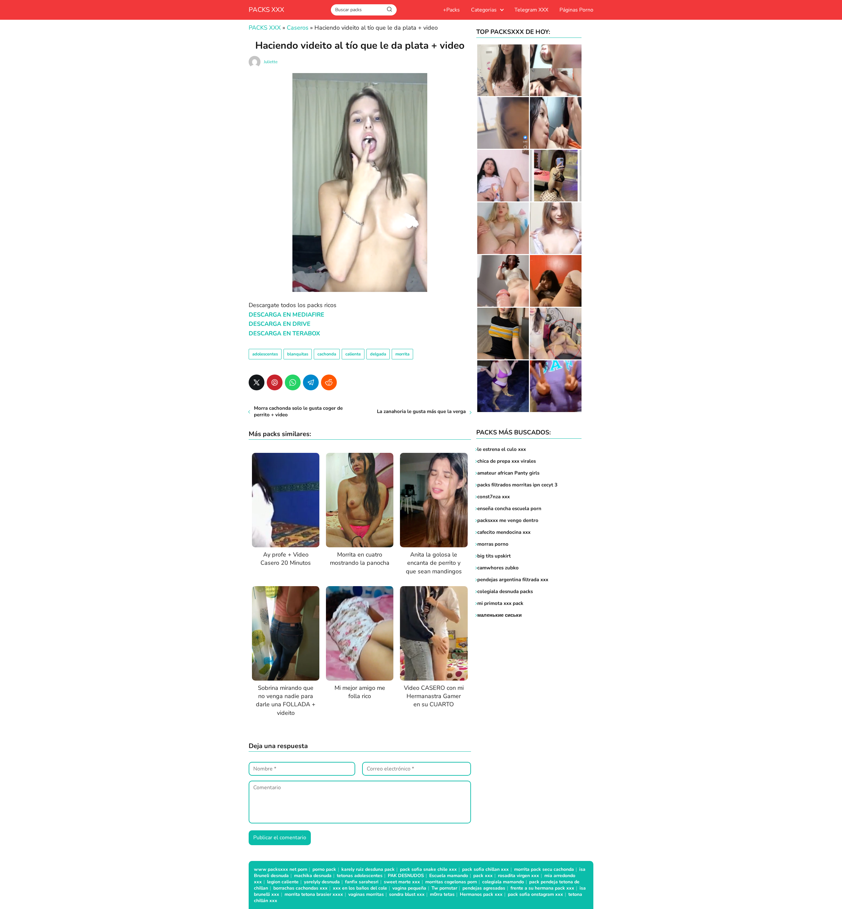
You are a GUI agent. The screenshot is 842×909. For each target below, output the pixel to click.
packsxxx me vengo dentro (507, 520)
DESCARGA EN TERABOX (284, 333)
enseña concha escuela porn (509, 508)
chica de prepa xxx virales (506, 461)
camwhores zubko (498, 567)
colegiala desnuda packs (505, 591)
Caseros (298, 28)
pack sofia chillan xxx (485, 869)
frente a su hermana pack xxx (542, 888)
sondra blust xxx (407, 894)
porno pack (324, 869)
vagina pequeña (409, 888)
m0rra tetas (442, 894)
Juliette (271, 62)
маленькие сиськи (499, 615)
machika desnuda (313, 875)
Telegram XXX (531, 9)
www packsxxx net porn (280, 869)
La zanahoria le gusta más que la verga (421, 411)
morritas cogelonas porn (451, 882)
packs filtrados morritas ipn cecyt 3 (517, 484)
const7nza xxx (493, 496)
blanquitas (297, 354)
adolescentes (265, 354)
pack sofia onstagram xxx (535, 894)
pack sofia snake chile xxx (428, 869)
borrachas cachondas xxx (300, 888)
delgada (378, 354)
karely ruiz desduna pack (368, 869)
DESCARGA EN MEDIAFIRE (286, 315)
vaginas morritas (366, 894)
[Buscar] (389, 9)
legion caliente (283, 882)
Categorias (484, 9)
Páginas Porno (576, 9)
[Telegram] (311, 382)
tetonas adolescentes (360, 875)
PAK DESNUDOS (406, 875)
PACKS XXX (266, 9)
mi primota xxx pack (500, 603)
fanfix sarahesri (362, 882)
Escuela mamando (448, 875)
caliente (353, 354)
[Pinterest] (275, 382)
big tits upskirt (494, 556)
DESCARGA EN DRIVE (279, 324)
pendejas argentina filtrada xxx (512, 579)
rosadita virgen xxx (518, 875)
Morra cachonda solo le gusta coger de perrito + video (298, 411)
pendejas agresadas (483, 888)
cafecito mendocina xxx (504, 532)
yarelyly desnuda (322, 882)
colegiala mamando (503, 882)
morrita (402, 354)
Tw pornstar (444, 888)
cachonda (326, 354)
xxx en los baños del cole (360, 888)
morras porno (492, 544)
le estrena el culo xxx (501, 449)
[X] (256, 382)
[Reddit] (329, 382)
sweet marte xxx (402, 882)
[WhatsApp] (293, 382)
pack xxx (483, 875)
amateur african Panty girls (508, 473)
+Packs (451, 9)
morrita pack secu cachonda (544, 869)
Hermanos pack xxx (481, 894)
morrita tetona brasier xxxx (314, 894)
